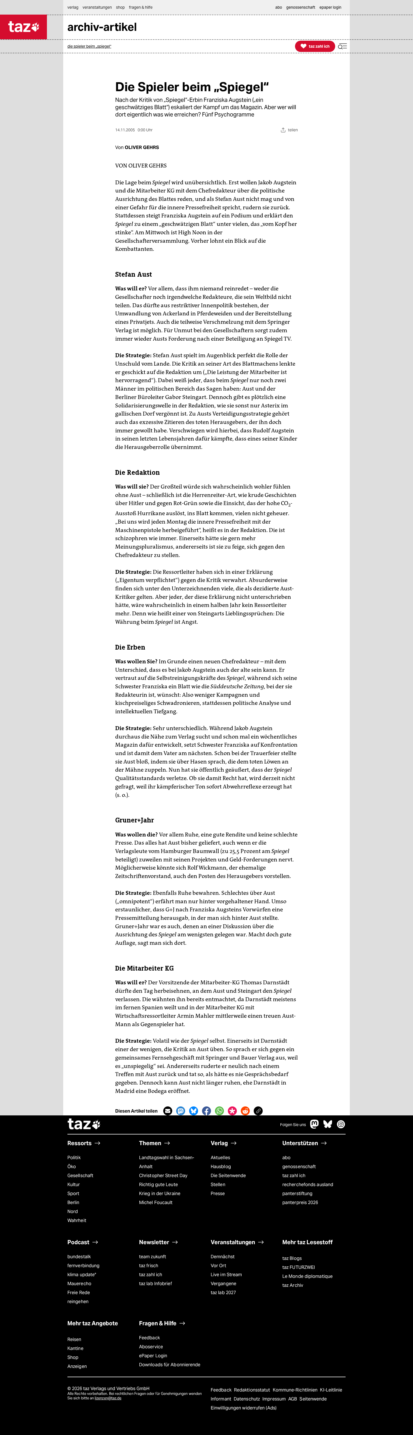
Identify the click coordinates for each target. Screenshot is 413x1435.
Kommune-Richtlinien (296, 1390)
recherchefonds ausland (307, 1185)
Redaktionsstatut (252, 1390)
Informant (221, 1399)
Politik (74, 1158)
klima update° (81, 1275)
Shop (72, 1357)
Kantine (75, 1348)
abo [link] (278, 7)
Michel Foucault (156, 1202)
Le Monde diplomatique (307, 1276)
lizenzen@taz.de (108, 1398)
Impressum (274, 1399)
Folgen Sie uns (293, 1124)
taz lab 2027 (223, 1293)
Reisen (74, 1339)
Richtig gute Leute (158, 1185)
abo (286, 1158)
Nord (72, 1211)
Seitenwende (313, 1399)
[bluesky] (327, 1127)
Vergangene (223, 1284)
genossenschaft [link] (300, 7)
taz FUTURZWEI (298, 1267)
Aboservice (151, 1347)
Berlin (73, 1202)
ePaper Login (153, 1356)
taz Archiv (292, 1285)
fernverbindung (83, 1266)
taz (84, 1125)
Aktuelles (220, 1158)
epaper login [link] (330, 7)
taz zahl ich (293, 1176)
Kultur (73, 1185)
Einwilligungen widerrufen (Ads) (243, 1408)
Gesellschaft (80, 1176)
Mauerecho (79, 1284)
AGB (293, 1399)
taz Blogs (292, 1258)
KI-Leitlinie (331, 1390)
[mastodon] (314, 1127)
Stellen (218, 1185)
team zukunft (152, 1257)
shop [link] (120, 7)
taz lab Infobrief (155, 1284)
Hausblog (221, 1167)
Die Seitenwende (228, 1176)
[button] (342, 46)
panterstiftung (297, 1193)
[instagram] (341, 1127)
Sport (73, 1193)
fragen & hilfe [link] (141, 7)
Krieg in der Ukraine (159, 1193)
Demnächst (223, 1257)
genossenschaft (299, 1167)
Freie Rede (78, 1293)
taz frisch (148, 1266)
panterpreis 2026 (300, 1202)
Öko (71, 1167)
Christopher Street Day (163, 1176)
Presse (218, 1193)
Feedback (149, 1338)
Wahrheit (76, 1220)
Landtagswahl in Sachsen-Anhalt (166, 1162)
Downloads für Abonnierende (170, 1365)
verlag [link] (72, 7)
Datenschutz (247, 1399)
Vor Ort (218, 1266)
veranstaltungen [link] (97, 7)
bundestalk (79, 1257)
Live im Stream (226, 1275)
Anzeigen (77, 1366)
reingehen (77, 1302)
